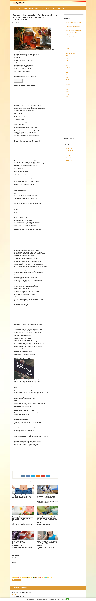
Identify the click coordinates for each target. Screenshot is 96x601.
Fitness (31, 8)
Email (29, 557)
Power (17, 22)
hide (21, 80)
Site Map (14, 594)
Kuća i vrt (68, 67)
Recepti (67, 86)
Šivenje (67, 89)
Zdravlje (58, 8)
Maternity (68, 74)
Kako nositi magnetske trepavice (73, 30)
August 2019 (68, 153)
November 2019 (69, 148)
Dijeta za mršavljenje (70, 53)
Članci (67, 46)
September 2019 (69, 150)
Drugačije (68, 58)
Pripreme (68, 84)
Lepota (47, 8)
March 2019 (68, 157)
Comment (15, 562)
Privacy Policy (24, 587)
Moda (53, 8)
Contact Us (16, 587)
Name (14, 557)
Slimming (68, 91)
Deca (20, 8)
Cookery (67, 48)
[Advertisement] (36, 96)
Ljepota (67, 72)
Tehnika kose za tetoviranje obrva (73, 36)
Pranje (67, 82)
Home (15, 8)
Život (64, 8)
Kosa (42, 8)
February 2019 (69, 160)
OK (67, 599)
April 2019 (68, 155)
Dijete (25, 8)
